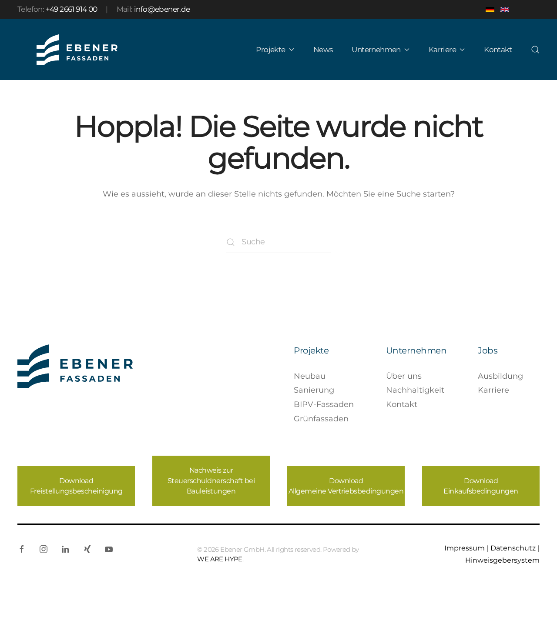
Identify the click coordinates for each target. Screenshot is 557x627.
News (323, 49)
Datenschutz (513, 548)
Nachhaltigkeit (415, 390)
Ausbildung (500, 376)
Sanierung (314, 390)
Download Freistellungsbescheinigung (76, 486)
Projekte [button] (270, 49)
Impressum (464, 548)
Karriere (493, 390)
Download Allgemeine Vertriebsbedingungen (346, 486)
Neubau (309, 376)
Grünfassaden (321, 419)
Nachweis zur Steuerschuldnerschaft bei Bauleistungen (211, 480)
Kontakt (498, 49)
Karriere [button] (442, 49)
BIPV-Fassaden (324, 404)
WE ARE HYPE (219, 559)
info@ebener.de (162, 9)
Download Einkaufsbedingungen (480, 486)
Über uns (404, 376)
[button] (535, 49)
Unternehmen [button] (376, 49)
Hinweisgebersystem (502, 560)
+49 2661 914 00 (71, 9)
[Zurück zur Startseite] (77, 49)
